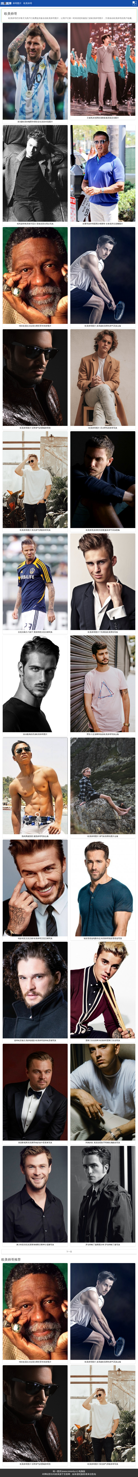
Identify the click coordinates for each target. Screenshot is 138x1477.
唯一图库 (6, 3)
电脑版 (82, 1471)
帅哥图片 (17, 3)
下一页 (69, 1252)
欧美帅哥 (27, 3)
